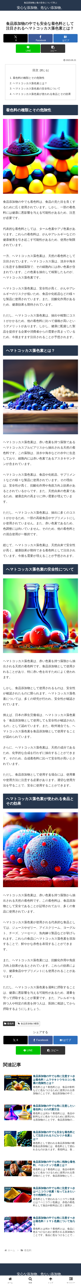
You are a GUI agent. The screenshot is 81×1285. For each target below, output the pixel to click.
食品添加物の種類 (30, 1023)
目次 (35, 70)
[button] (53, 48)
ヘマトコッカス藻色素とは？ (30, 83)
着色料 (10, 1023)
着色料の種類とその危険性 (28, 77)
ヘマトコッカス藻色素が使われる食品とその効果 (42, 93)
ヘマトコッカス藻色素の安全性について (36, 88)
